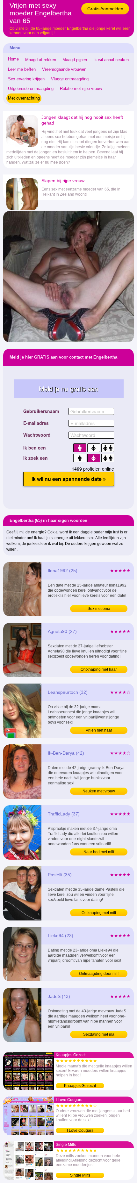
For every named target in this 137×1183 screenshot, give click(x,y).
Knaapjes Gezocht (80, 1085)
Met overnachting (24, 98)
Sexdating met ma (98, 1034)
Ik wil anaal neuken (111, 59)
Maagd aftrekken (40, 59)
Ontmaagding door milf (99, 973)
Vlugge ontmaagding (70, 79)
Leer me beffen (22, 69)
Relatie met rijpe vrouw (81, 88)
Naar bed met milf (98, 852)
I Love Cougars (80, 1130)
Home (13, 59)
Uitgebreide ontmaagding (31, 88)
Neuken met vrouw (99, 791)
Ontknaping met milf (99, 913)
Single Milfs (80, 1175)
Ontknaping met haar (99, 669)
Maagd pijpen (74, 59)
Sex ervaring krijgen (26, 79)
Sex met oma (99, 608)
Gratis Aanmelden (105, 8)
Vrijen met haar (99, 730)
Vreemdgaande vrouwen (64, 69)
